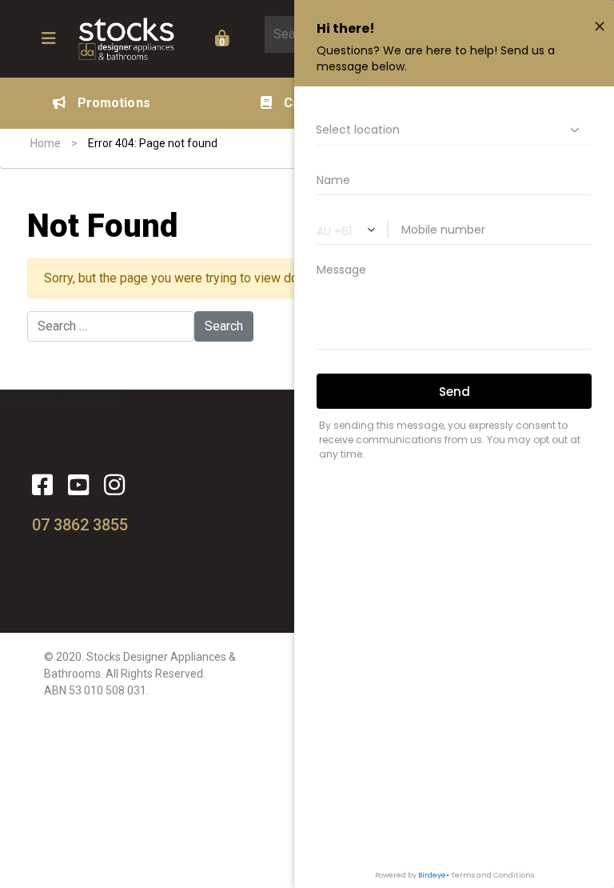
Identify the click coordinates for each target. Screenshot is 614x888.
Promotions (114, 102)
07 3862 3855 (80, 524)
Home (45, 143)
